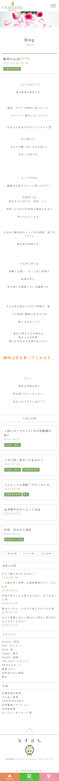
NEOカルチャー (12, 665)
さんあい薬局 (10, 697)
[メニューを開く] (53, 5)
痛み (4, 677)
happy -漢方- (12, 445)
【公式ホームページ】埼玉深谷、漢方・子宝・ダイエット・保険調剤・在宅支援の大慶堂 (12, 6)
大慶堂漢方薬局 (12, 69)
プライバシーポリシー (27, 759)
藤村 (26, 494)
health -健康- (11, 657)
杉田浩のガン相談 (14, 539)
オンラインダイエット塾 (17, 712)
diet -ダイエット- (13, 645)
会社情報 (10, 759)
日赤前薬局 (9, 709)
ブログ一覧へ (29, 553)
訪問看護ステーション (15, 705)
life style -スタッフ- (15, 661)
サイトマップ (46, 759)
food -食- (8, 649)
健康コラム (9, 669)
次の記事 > (48, 553)
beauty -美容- (11, 641)
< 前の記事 (11, 553)
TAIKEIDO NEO (12, 701)
